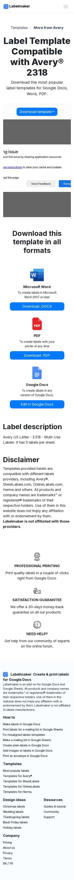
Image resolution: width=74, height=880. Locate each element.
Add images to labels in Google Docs (27, 750)
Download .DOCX (37, 306)
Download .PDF (37, 355)
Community (51, 811)
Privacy (8, 853)
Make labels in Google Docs (21, 724)
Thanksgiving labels (16, 817)
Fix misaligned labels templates (24, 734)
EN (5, 863)
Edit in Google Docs (37, 404)
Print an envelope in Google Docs (25, 755)
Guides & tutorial (55, 806)
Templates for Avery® (17, 776)
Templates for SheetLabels (21, 781)
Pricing (7, 842)
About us (9, 847)
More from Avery (49, 28)
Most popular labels (16, 770)
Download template (36, 112)
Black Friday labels (15, 822)
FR (11, 863)
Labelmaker (19, 6)
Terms (7, 858)
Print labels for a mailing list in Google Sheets (33, 729)
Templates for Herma (17, 791)
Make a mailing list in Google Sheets (27, 740)
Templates (19, 28)
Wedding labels (13, 811)
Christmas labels (14, 806)
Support (49, 817)
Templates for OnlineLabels (21, 786)
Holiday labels (12, 827)
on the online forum (36, 646)
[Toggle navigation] (65, 6)
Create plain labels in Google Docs (26, 745)
